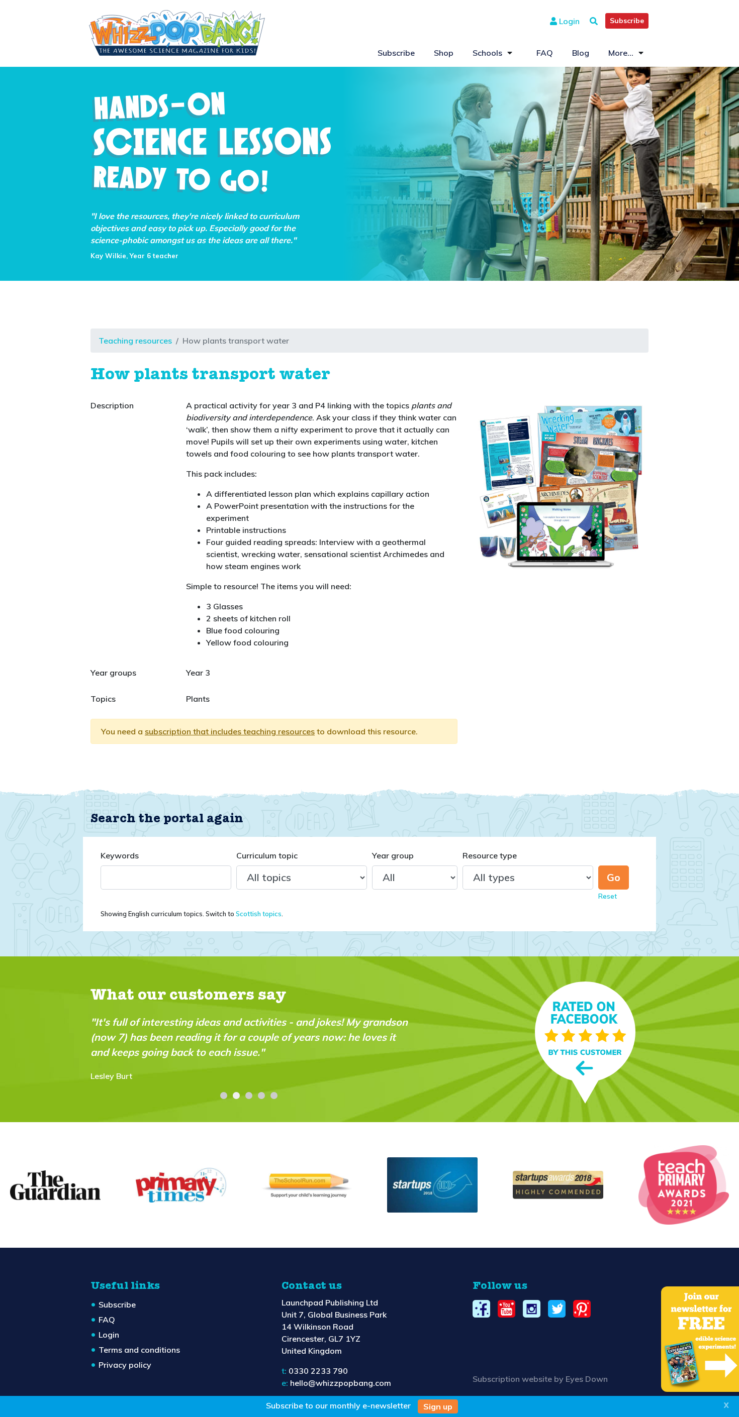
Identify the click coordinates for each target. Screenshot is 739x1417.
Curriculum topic (267, 855)
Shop (443, 53)
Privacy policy (125, 1365)
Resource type (490, 855)
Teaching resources (135, 341)
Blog (580, 53)
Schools (487, 53)
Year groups (113, 673)
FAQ (544, 53)
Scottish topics (259, 914)
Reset (607, 896)
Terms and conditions (139, 1350)
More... (620, 53)
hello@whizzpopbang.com (340, 1383)
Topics (103, 699)
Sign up (437, 1406)
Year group (393, 855)
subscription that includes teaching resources (230, 731)
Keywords (120, 855)
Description (112, 405)
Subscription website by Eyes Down (540, 1379)
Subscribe (627, 20)
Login (568, 21)
